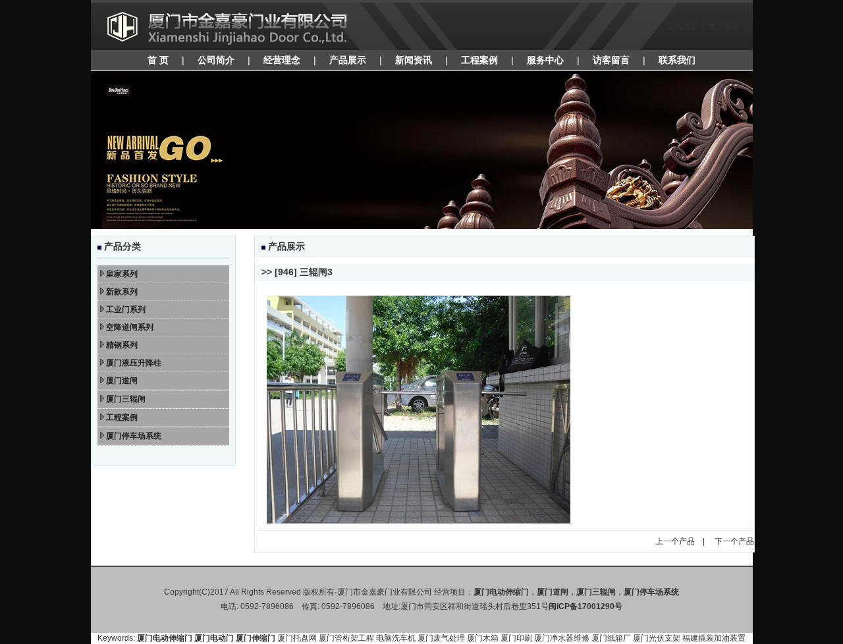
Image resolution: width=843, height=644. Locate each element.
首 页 (158, 60)
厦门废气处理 (441, 638)
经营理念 (281, 60)
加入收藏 (724, 26)
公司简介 (216, 60)
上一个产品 (675, 541)
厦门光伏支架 (656, 638)
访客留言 (611, 60)
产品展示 (347, 60)
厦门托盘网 (297, 638)
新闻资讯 (413, 60)
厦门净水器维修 (561, 638)
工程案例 (479, 60)
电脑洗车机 (396, 638)
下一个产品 (734, 541)
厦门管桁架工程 (346, 638)
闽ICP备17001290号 (585, 606)
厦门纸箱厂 (611, 638)
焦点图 (422, 150)
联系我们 (677, 60)
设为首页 (682, 26)
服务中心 (545, 60)
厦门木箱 (483, 638)
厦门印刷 (516, 638)
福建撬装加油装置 (714, 638)
